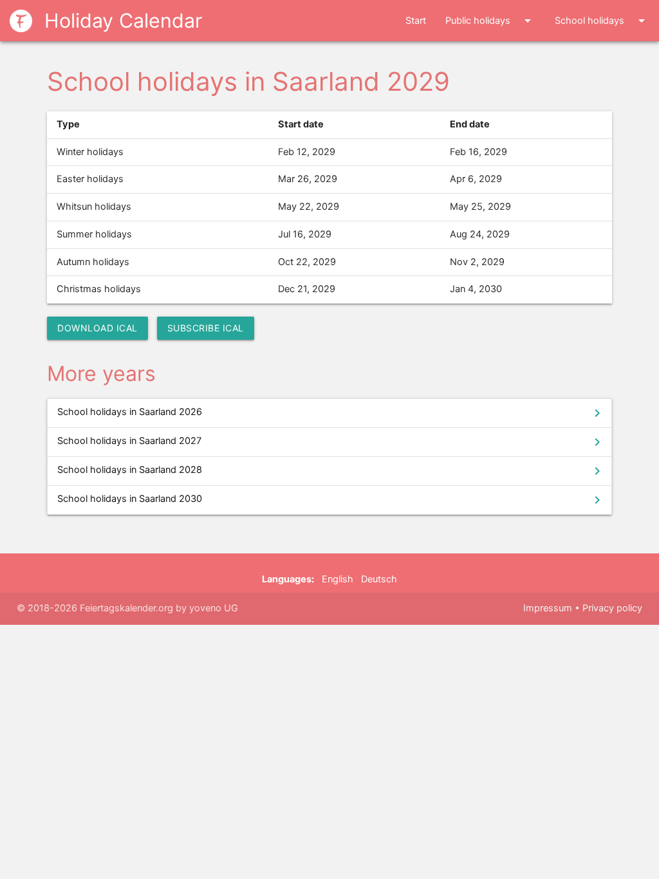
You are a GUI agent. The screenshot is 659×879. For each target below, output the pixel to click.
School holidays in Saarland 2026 (330, 413)
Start (415, 20)
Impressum (547, 608)
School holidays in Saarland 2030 (330, 500)
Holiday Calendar (120, 20)
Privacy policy (612, 608)
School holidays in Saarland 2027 (330, 442)
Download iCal (97, 327)
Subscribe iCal (205, 327)
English (337, 579)
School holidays (602, 20)
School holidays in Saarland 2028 (330, 471)
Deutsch (379, 579)
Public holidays (490, 20)
